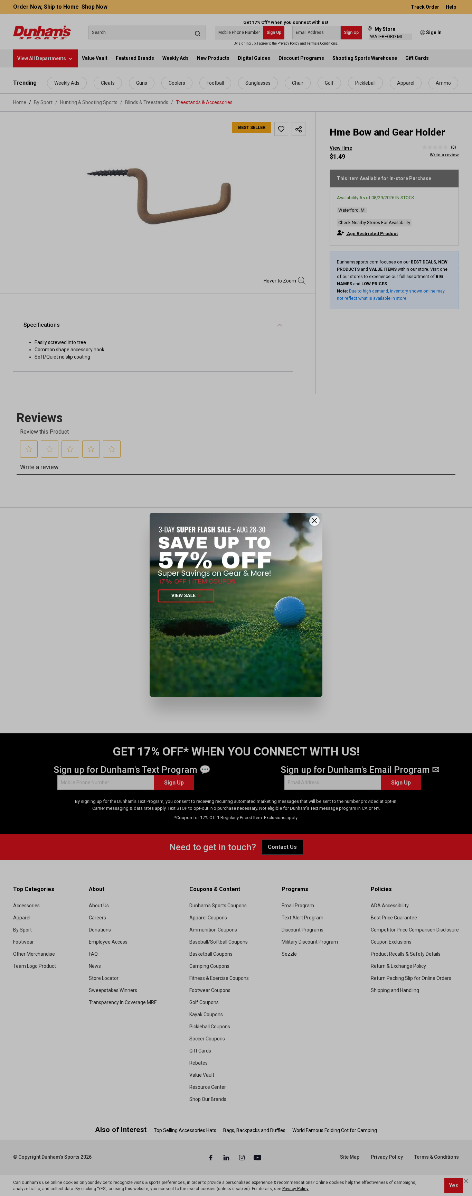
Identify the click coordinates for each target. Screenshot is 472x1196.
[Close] (314, 521)
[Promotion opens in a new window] (236, 605)
